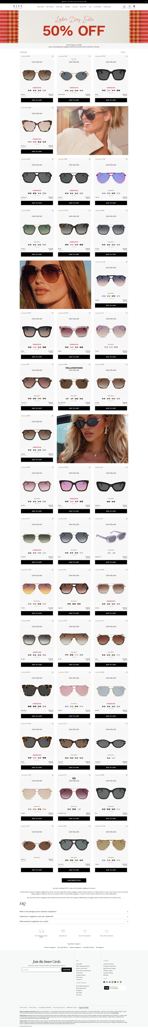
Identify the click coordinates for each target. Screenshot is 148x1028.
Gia (96, 813)
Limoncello (61, 94)
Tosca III (24, 402)
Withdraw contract (72, 1007)
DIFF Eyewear (29, 1026)
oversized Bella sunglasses (71, 894)
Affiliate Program (114, 970)
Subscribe (66, 970)
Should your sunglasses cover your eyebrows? (36, 916)
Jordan (23, 94)
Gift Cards (79, 995)
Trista (97, 351)
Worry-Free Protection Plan (83, 970)
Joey (59, 557)
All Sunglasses (100, 947)
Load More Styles (74, 880)
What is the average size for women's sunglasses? (38, 911)
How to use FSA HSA (81, 968)
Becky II (23, 146)
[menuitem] (40, 6)
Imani (60, 659)
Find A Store (79, 977)
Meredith (24, 710)
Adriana (97, 505)
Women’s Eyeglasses (75, 947)
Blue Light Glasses (63, 947)
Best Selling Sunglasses (82, 986)
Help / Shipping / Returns (83, 966)
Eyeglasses (79, 990)
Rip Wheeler (62, 402)
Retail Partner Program (114, 968)
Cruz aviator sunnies (58, 894)
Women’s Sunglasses (50, 947)
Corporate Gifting (108, 973)
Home (9, 39)
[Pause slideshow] (146, 1)
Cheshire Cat (62, 813)
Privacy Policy (33, 1007)
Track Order (79, 973)
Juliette (23, 859)
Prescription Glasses (88, 947)
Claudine (97, 762)
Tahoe (97, 197)
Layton (60, 608)
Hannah (60, 762)
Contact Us (79, 979)
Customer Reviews (108, 964)
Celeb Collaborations (111, 894)
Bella (96, 94)
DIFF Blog (105, 975)
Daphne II (98, 557)
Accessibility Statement (44, 1007)
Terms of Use (23, 1007)
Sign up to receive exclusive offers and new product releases (46, 965)
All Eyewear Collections (109, 966)
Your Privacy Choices (59, 1007)
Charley (23, 557)
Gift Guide (79, 992)
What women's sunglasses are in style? (34, 921)
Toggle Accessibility (83, 1007)
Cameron (24, 197)
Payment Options (81, 975)
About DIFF (79, 964)
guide (75, 897)
